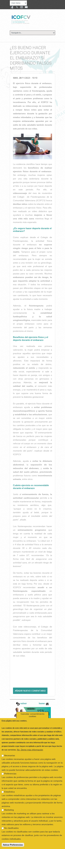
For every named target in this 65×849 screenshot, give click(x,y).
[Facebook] (12, 7)
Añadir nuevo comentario (30, 690)
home (42, 703)
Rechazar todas (11, 845)
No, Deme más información (30, 742)
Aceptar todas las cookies (36, 845)
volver (23, 703)
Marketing (9, 802)
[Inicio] (31, 19)
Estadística (9, 784)
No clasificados (11, 820)
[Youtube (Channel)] (26, 7)
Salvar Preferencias (13, 837)
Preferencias (10, 766)
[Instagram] (21, 7)
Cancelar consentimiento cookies (32, 707)
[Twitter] (17, 7)
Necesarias (9, 748)
